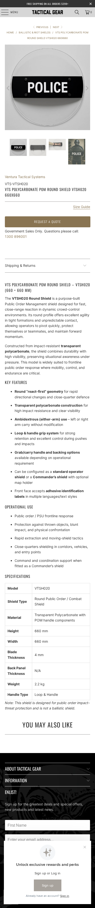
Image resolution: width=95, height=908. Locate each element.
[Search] (77, 12)
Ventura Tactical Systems (25, 177)
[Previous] (8, 88)
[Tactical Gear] (47, 12)
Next (56, 27)
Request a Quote (47, 222)
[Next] (86, 88)
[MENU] (2, 12)
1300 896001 (16, 236)
